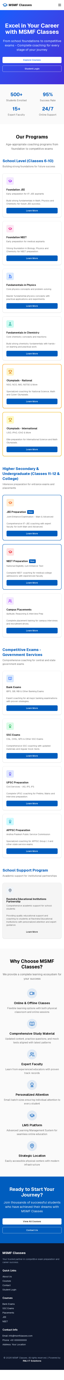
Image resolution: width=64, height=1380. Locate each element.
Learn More (32, 210)
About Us (7, 1276)
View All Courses (32, 1221)
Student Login (32, 68)
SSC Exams (8, 1308)
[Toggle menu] (60, 5)
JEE (4, 1317)
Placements (8, 1312)
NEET (5, 1321)
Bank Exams (8, 1304)
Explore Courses (32, 60)
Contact (6, 1285)
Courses (6, 1281)
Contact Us (32, 1230)
